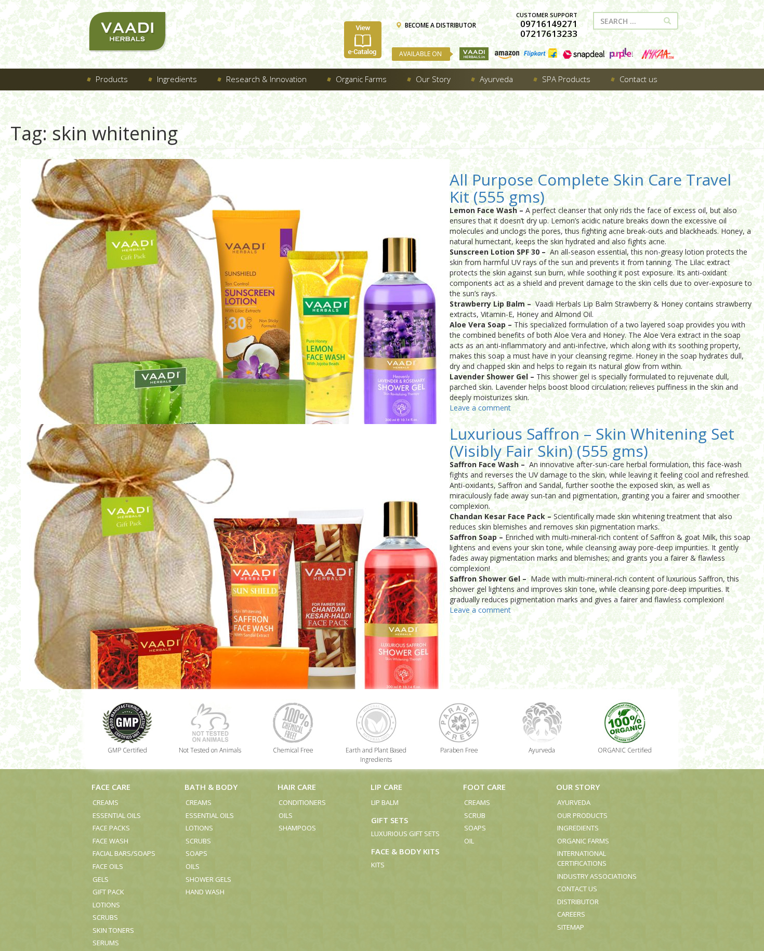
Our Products (582, 815)
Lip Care (386, 787)
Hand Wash (205, 891)
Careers (571, 914)
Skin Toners (113, 930)
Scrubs (105, 917)
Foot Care (484, 787)
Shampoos (297, 828)
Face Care (110, 787)
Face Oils (108, 866)
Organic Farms (583, 841)
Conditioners (302, 802)
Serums (106, 942)
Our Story (578, 787)
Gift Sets (389, 820)
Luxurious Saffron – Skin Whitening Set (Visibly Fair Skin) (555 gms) (592, 442)
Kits (378, 864)
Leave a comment (480, 408)
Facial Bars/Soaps (124, 853)
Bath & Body (211, 787)
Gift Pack (108, 891)
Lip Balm (385, 802)
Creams (105, 802)
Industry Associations (597, 876)
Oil (469, 841)
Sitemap (570, 927)
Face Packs (111, 828)
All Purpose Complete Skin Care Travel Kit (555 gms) (590, 188)
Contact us (577, 888)
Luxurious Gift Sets (405, 833)
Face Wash (110, 841)
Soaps (196, 853)
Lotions (106, 904)
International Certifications (582, 858)
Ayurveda (573, 802)
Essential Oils (117, 815)
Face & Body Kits (405, 851)
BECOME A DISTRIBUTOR (440, 25)
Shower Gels (208, 879)
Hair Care (297, 787)
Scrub (474, 815)
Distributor (578, 901)
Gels (101, 879)
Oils (193, 866)
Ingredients (578, 828)
